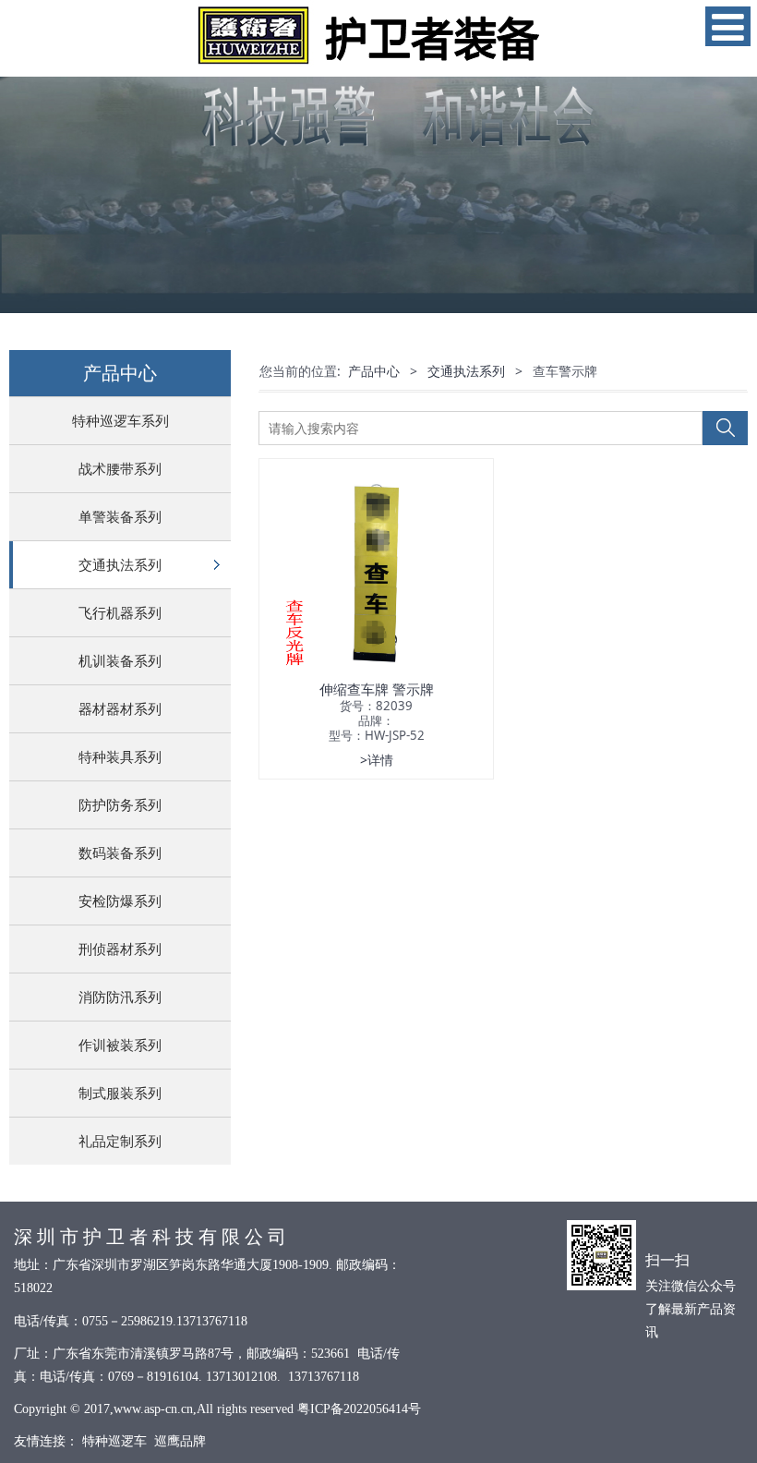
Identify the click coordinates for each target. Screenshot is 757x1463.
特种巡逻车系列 (120, 420)
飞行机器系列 (120, 612)
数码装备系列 (120, 852)
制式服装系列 (120, 1092)
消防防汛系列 (120, 996)
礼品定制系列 (120, 1140)
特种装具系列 (120, 756)
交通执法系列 (120, 564)
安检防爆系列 (120, 900)
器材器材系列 (120, 708)
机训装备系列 (120, 660)
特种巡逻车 (114, 1441)
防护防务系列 (120, 804)
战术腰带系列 (120, 468)
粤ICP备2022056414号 (359, 1409)
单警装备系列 (120, 516)
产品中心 (374, 371)
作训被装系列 (120, 1044)
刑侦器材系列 (120, 948)
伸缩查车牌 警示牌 (376, 689)
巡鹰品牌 (180, 1441)
